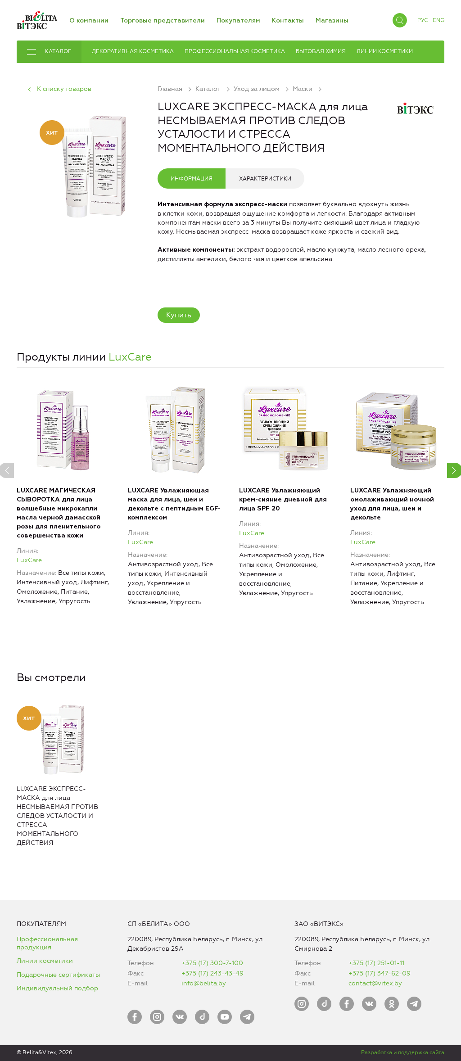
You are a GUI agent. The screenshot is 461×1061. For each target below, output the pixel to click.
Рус (422, 20)
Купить (178, 315)
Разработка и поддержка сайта (402, 1052)
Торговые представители (162, 21)
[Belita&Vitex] (37, 18)
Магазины (332, 21)
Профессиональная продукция (47, 943)
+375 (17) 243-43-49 (212, 973)
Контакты (288, 21)
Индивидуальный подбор (57, 988)
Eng (438, 20)
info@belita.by (203, 983)
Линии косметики (45, 961)
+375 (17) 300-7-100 (212, 963)
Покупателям (238, 21)
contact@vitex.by (375, 983)
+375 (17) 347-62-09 (379, 973)
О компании (88, 21)
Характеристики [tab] (265, 179)
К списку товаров (64, 89)
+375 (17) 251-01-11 (376, 963)
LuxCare (130, 357)
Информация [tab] (191, 179)
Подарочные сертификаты (58, 975)
